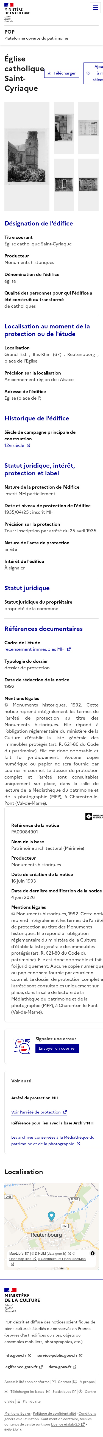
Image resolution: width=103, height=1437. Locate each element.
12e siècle (14, 445)
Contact (64, 1381)
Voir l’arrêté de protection (36, 1112)
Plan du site (32, 1401)
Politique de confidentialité (54, 1413)
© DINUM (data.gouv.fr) (49, 1253)
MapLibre (16, 1253)
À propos (87, 1381)
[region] (51, 1226)
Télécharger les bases (27, 1391)
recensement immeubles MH (34, 649)
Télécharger (65, 73)
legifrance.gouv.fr (21, 1367)
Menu (95, 7)
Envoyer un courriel (57, 1048)
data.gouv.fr (60, 1367)
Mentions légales (17, 1413)
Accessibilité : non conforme (26, 1381)
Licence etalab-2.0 (65, 1424)
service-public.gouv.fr (57, 1355)
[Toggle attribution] (92, 1253)
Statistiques (61, 1391)
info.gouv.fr (15, 1355)
